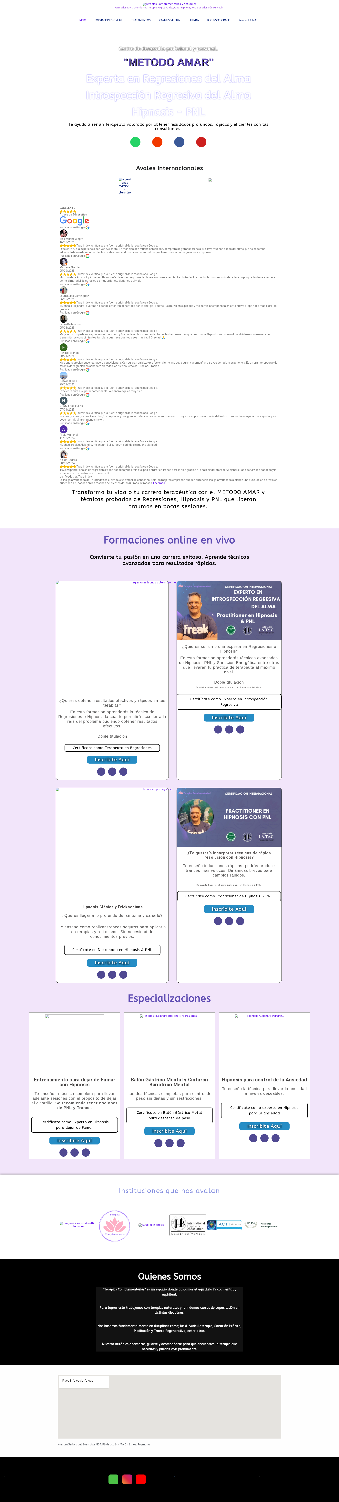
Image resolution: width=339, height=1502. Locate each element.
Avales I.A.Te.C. (248, 20)
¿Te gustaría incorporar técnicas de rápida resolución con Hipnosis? (229, 855)
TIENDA (194, 20)
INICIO (82, 20)
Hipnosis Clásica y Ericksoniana (112, 907)
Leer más (159, 483)
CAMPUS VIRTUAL (170, 20)
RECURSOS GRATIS (218, 20)
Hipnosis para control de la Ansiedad (264, 1080)
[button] (57, 1225)
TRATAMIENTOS (141, 20)
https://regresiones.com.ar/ (167, 1444)
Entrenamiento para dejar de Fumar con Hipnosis (74, 1082)
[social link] (113, 1479)
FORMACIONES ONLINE (108, 20)
